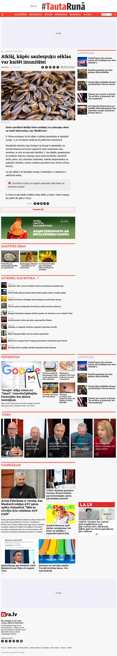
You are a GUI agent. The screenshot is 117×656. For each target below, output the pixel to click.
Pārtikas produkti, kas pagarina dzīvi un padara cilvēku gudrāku (67, 398)
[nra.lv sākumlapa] (33, 6)
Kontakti (69, 648)
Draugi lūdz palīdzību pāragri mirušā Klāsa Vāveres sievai (102, 83)
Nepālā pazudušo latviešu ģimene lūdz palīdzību (100, 71)
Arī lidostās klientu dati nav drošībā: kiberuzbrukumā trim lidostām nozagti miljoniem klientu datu (102, 109)
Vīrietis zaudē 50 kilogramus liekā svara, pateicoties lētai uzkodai (50, 376)
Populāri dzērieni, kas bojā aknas (50, 395)
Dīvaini (48, 14)
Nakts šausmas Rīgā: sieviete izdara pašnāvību (28, 334)
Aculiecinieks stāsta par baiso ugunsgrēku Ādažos (30, 320)
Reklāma (10, 648)
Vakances (63, 648)
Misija (15, 648)
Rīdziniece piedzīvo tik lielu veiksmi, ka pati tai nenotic (67, 376)
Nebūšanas (61, 14)
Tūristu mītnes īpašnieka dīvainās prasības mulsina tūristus (34, 306)
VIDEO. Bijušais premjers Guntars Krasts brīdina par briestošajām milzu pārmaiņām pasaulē (60, 494)
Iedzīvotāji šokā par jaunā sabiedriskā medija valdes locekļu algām (37, 293)
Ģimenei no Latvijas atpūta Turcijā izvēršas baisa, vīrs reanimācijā (54, 568)
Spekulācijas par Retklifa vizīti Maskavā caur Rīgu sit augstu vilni (18, 568)
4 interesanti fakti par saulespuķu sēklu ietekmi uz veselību (47, 267)
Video (6, 414)
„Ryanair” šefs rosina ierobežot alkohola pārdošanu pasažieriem (36, 286)
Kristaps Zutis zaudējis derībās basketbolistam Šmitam (32, 348)
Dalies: (29, 203)
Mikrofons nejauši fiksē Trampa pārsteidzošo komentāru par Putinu (37, 341)
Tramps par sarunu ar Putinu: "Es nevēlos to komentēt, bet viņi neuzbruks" (102, 96)
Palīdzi (87, 14)
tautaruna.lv (5, 67)
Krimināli (75, 14)
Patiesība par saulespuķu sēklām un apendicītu (9, 266)
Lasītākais (85, 53)
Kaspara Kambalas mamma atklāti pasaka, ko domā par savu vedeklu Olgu (40, 313)
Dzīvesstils (35, 14)
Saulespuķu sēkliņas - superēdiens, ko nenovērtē (29, 266)
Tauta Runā (9, 51)
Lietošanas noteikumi (35, 648)
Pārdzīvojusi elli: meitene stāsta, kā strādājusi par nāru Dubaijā (102, 60)
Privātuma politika (23, 648)
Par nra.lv (3, 648)
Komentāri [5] (38, 209)
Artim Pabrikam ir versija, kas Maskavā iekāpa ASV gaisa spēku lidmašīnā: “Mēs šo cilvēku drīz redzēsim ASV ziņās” (22, 507)
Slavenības (20, 14)
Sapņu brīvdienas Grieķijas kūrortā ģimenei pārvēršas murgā (34, 300)
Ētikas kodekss (55, 648)
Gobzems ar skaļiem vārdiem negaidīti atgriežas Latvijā (32, 327)
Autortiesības (45, 648)
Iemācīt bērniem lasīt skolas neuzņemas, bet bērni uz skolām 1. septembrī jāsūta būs (58, 529)
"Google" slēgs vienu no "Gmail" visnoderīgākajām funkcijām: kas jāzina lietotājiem (19, 395)
